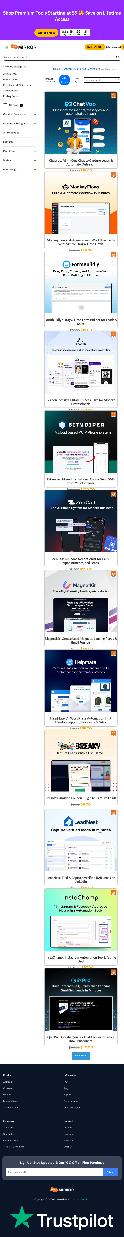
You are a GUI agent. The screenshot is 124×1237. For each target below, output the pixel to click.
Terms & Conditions (13, 1146)
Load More (81, 1055)
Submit (110, 1172)
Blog (66, 1088)
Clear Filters (64, 79)
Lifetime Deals (10, 1101)
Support (68, 1094)
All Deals (7, 1081)
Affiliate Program (72, 1107)
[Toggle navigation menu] (6, 47)
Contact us (9, 1134)
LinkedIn (68, 1127)
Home (56, 69)
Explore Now (46, 33)
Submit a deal (113, 47)
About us (8, 1127)
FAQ (66, 1081)
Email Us (68, 1146)
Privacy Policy (10, 1140)
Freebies (7, 1094)
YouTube (68, 1140)
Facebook (69, 1134)
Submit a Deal (10, 1107)
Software (67, 69)
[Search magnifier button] (117, 57)
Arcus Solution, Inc (79, 1199)
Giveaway (8, 1088)
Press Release (71, 1101)
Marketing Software (86, 69)
